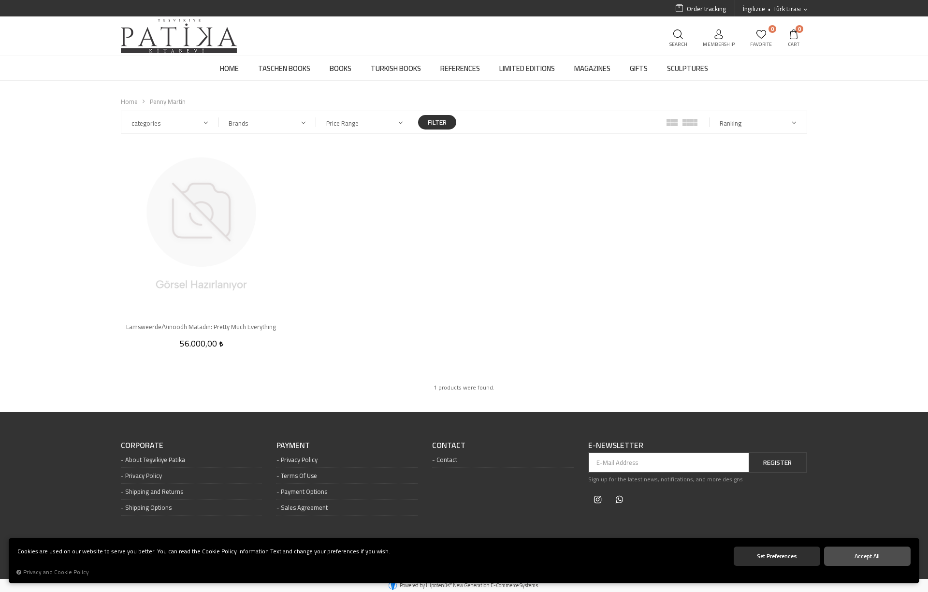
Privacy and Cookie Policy (56, 572)
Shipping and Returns (154, 491)
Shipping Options (148, 507)
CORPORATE (142, 445)
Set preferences (777, 556)
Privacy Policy (143, 475)
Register (777, 462)
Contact (446, 459)
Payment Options (304, 491)
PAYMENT (293, 445)
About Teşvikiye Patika (155, 459)
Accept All (867, 556)
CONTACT (448, 445)
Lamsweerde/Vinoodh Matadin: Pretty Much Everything (201, 327)
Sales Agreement (304, 507)
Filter (437, 122)
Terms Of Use (299, 475)
